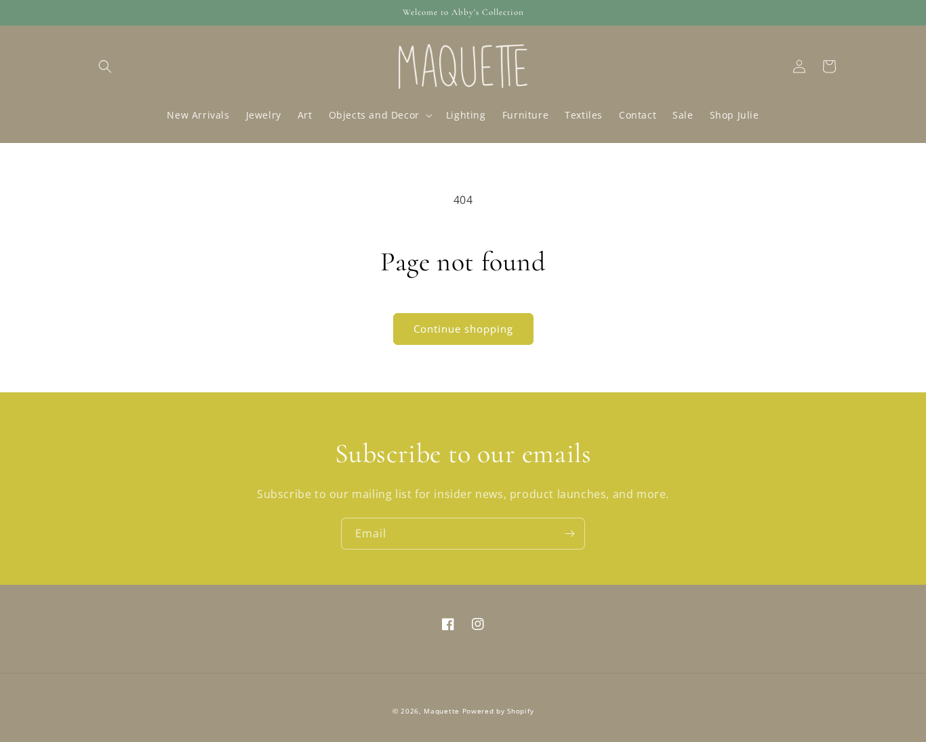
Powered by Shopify (498, 711)
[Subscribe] (569, 534)
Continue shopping (463, 328)
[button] (105, 66)
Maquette (442, 711)
